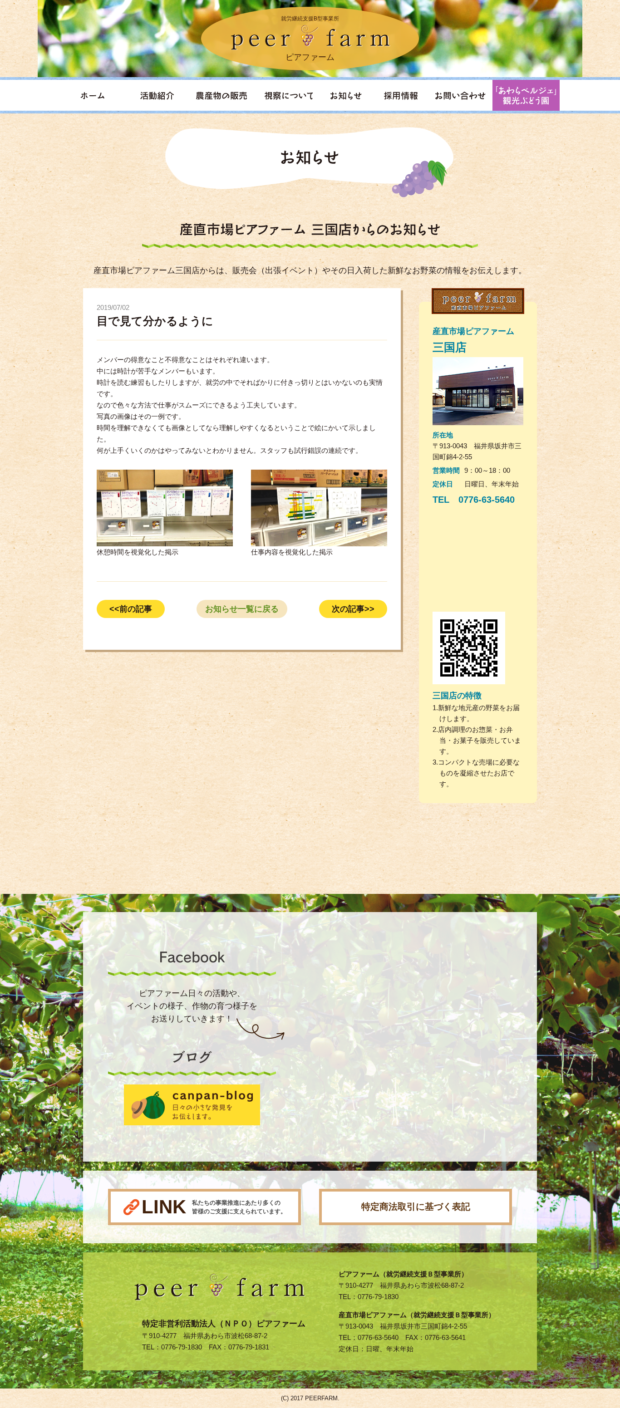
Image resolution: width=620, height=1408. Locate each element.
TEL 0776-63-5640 (474, 500)
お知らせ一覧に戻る (242, 608)
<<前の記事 (130, 608)
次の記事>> (353, 608)
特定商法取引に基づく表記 (415, 1207)
